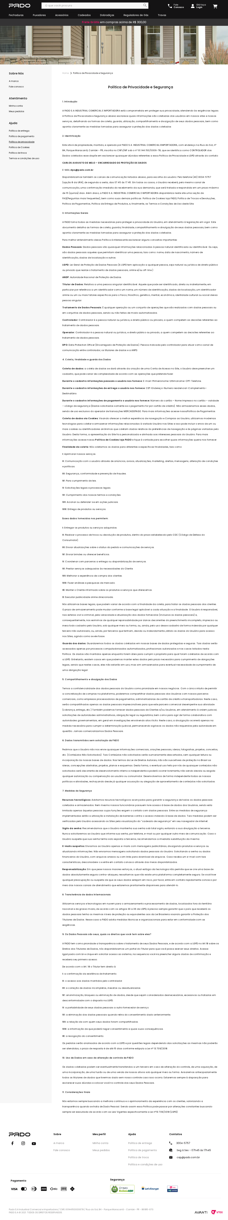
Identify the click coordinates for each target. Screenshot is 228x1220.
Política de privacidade (21, 141)
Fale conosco (16, 86)
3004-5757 (183, 1143)
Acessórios (61, 15)
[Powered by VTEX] (217, 1212)
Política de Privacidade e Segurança (93, 73)
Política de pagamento (21, 136)
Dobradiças (107, 15)
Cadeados (84, 15)
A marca (14, 81)
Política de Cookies (19, 147)
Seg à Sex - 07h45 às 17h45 (194, 1150)
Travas (162, 15)
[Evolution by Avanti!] (201, 1212)
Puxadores (39, 15)
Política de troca (18, 152)
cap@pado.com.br (188, 1157)
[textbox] (95, 5)
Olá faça (201, 6)
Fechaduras (16, 15)
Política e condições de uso (145, 1164)
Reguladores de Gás (136, 15)
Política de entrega (19, 130)
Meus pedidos (16, 111)
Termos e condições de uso (24, 158)
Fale (179, 6)
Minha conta (16, 105)
